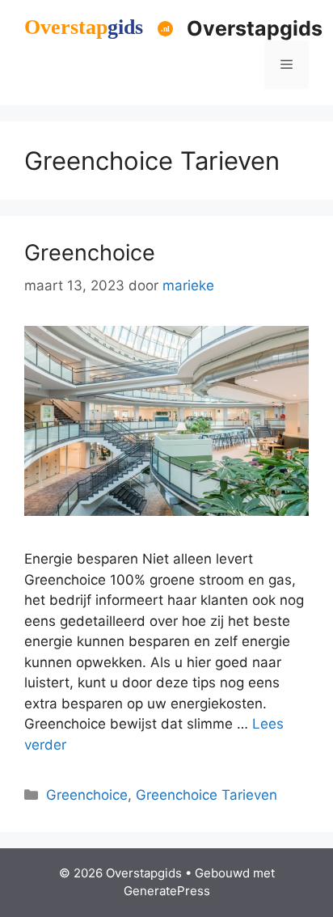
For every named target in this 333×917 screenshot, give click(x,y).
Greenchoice (89, 252)
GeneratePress (167, 890)
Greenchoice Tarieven (206, 795)
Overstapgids (254, 28)
